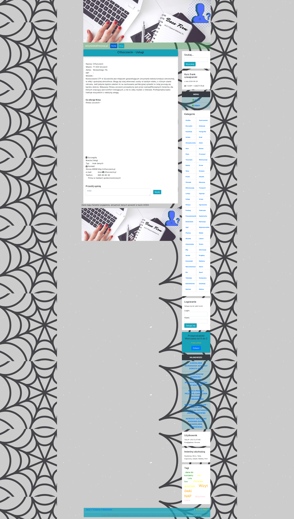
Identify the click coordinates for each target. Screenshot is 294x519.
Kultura (201, 289)
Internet (188, 289)
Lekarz (201, 238)
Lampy (188, 193)
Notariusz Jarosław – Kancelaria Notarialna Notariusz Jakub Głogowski (196, 409)
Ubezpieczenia (191, 143)
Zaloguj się (190, 325)
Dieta (187, 154)
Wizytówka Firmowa (99, 509)
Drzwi (201, 165)
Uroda (201, 199)
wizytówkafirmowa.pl (96, 45)
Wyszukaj (190, 64)
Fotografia (202, 131)
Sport (201, 272)
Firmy (197, 105)
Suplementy (203, 216)
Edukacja (202, 126)
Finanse (188, 233)
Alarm (201, 267)
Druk (200, 137)
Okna (187, 171)
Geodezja (202, 283)
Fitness (188, 205)
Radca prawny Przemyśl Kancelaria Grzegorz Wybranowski (196, 395)
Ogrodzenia (203, 205)
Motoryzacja (203, 160)
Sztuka (188, 137)
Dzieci (201, 244)
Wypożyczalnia (204, 227)
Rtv (187, 272)
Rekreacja (202, 222)
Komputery (202, 278)
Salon (201, 143)
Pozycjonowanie (191, 216)
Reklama (202, 261)
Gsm (187, 148)
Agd (187, 227)
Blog (121, 46)
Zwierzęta (202, 210)
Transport (202, 188)
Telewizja (189, 278)
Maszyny (202, 182)
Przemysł (202, 154)
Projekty (202, 255)
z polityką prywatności (194, 515)
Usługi (188, 199)
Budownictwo (190, 283)
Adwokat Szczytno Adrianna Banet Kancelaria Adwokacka (196, 422)
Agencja (202, 193)
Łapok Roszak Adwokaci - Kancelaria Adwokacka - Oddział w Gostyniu (196, 379)
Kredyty (201, 171)
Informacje (202, 250)
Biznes (201, 148)
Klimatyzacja (190, 188)
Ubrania (188, 238)
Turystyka (189, 160)
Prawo (188, 176)
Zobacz (196, 348)
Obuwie (201, 176)
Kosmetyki (189, 261)
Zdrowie (188, 182)
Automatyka (190, 244)
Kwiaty (188, 165)
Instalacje (189, 131)
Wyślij (157, 192)
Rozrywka (189, 126)
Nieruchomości (191, 267)
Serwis (188, 255)
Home (113, 46)
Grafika (188, 120)
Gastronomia (203, 120)
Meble (201, 233)
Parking (188, 210)
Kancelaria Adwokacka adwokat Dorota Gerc (196, 366)
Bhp (187, 250)
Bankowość (189, 222)
